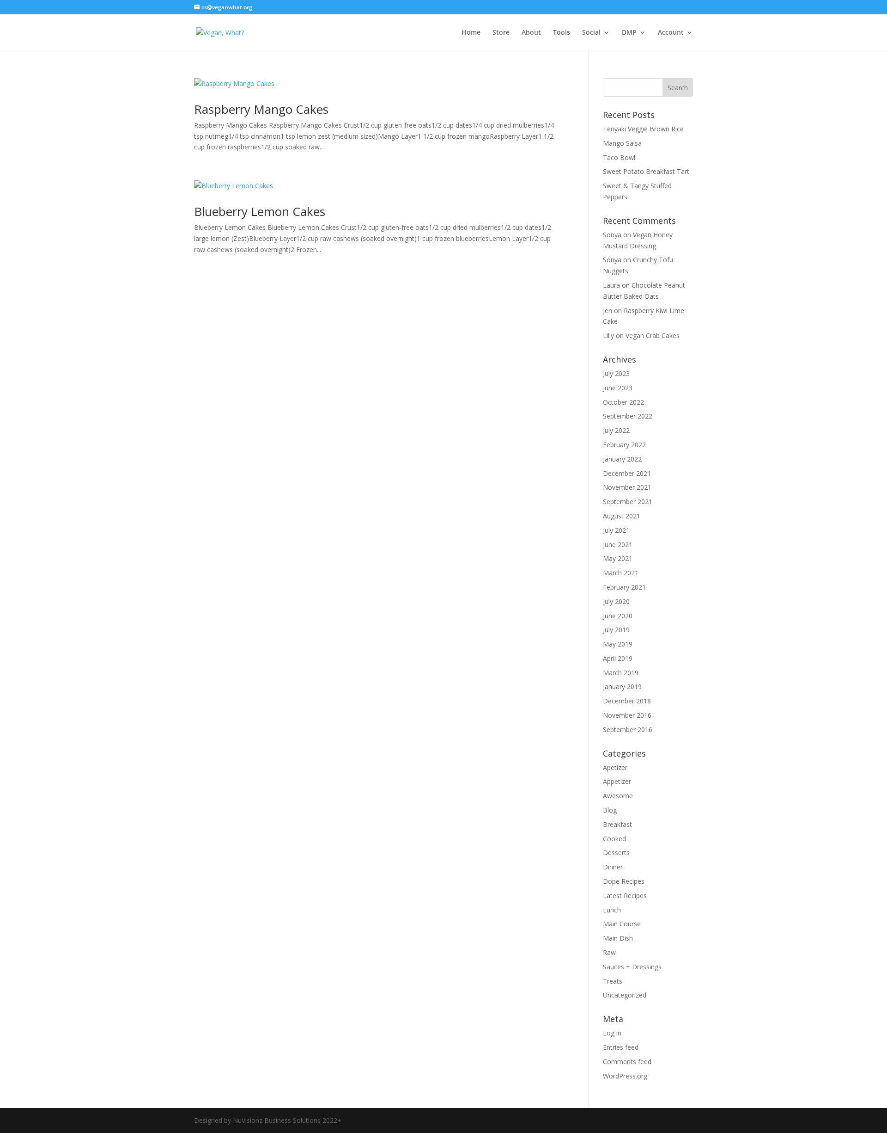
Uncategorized (624, 995)
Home (471, 33)
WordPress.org (625, 1075)
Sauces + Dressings (632, 966)
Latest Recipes (625, 895)
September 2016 (627, 729)
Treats (612, 981)
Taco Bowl (619, 157)
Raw (609, 952)
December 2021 (627, 473)
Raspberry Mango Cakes (261, 109)
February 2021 (624, 587)
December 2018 (627, 700)
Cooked (614, 838)
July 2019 (616, 629)
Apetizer (615, 767)
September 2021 (627, 501)
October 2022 (623, 402)
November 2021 (627, 487)
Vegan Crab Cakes (653, 335)
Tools (561, 33)
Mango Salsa (622, 143)
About (531, 33)
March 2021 (620, 572)
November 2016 (627, 715)
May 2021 (617, 558)
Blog (610, 810)
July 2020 (616, 601)
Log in (612, 1032)
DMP (629, 33)
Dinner (613, 866)
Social (591, 33)
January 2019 (622, 686)
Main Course (622, 923)
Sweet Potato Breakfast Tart (646, 171)
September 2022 (627, 416)
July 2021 (616, 530)
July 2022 (616, 430)
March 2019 (620, 672)
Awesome (618, 795)
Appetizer (617, 781)
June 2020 (617, 615)
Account (671, 33)
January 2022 (622, 459)
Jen (607, 310)
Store (501, 33)
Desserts (616, 852)
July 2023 (616, 373)
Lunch (612, 909)
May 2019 (617, 644)
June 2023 (617, 387)
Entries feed (620, 1047)
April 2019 (617, 658)
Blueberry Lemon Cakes (259, 211)
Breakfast (617, 824)
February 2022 (624, 444)
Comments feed (627, 1061)
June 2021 (617, 544)
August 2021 (621, 515)
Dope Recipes (623, 881)
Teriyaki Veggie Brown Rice (643, 128)
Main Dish (618, 938)
